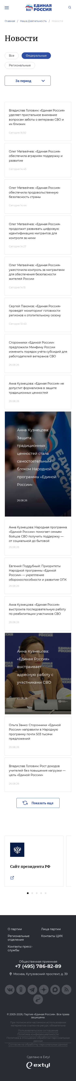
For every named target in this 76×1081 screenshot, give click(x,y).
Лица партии (51, 929)
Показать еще (42, 803)
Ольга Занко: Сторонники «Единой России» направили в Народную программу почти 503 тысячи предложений (35, 731)
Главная (10, 21)
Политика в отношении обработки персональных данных (38, 1039)
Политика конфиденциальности (38, 1034)
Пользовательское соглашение (38, 1030)
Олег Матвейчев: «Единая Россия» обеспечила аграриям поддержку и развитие (36, 156)
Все (11, 55)
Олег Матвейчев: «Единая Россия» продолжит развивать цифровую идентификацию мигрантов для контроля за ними (34, 231)
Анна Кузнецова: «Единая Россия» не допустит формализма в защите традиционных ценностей (36, 388)
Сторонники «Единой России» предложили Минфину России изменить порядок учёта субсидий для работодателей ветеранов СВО (38, 349)
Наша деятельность (33, 21)
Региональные (20, 65)
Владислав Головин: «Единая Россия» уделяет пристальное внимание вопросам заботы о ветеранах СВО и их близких (37, 117)
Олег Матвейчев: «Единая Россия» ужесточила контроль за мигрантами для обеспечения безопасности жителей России (37, 272)
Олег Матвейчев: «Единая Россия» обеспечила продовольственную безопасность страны (34, 192)
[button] (28, 893)
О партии (15, 929)
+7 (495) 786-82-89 (38, 966)
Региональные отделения (19, 938)
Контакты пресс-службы (20, 948)
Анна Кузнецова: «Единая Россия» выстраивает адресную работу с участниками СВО (35, 667)
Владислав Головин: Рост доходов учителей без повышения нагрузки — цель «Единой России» (37, 770)
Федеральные (36, 55)
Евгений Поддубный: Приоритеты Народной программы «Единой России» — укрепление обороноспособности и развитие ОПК (38, 573)
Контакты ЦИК (52, 936)
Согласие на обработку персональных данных (38, 1044)
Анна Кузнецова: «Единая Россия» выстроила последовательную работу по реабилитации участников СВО (37, 609)
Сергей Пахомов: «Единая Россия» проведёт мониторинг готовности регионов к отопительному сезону (35, 310)
